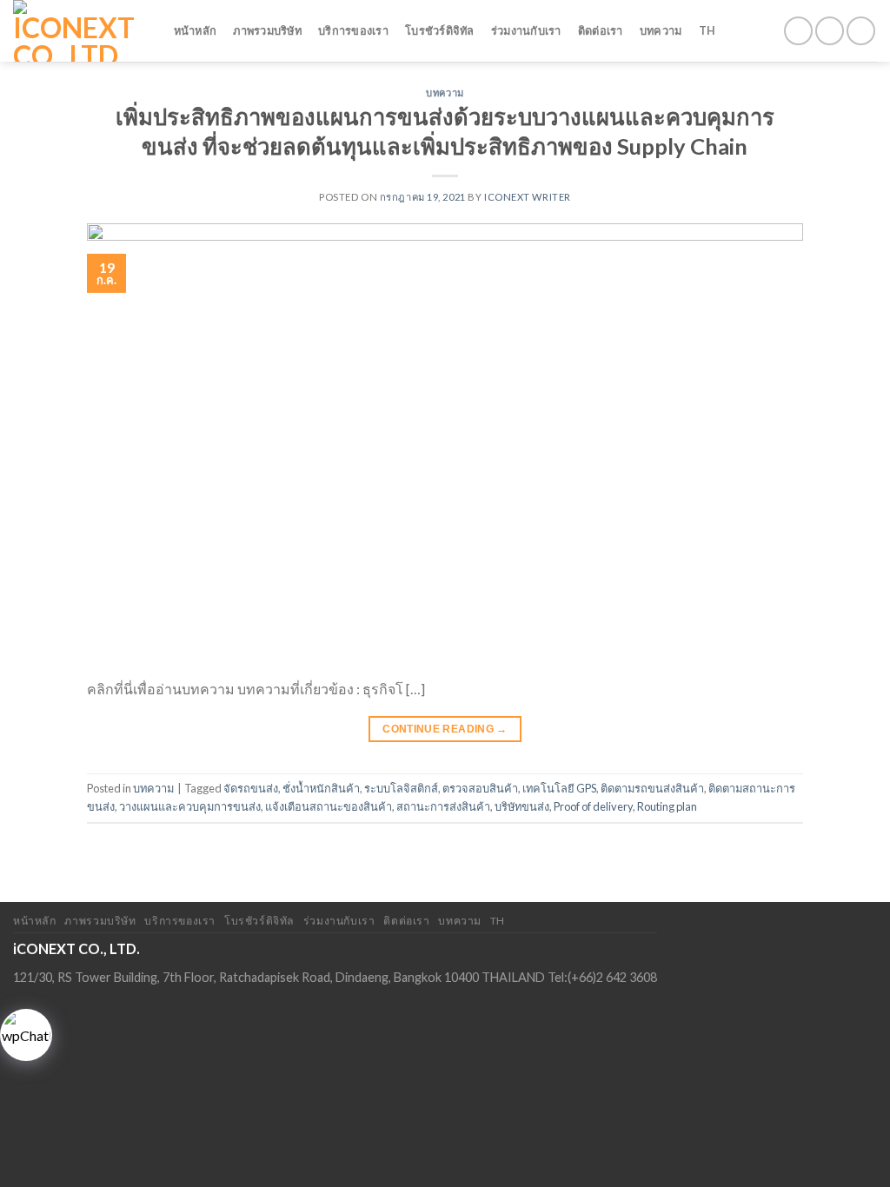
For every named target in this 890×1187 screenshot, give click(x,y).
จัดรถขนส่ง (250, 788)
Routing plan (667, 806)
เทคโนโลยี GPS (559, 788)
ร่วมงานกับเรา (526, 30)
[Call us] (829, 31)
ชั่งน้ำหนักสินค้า (321, 788)
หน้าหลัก (195, 30)
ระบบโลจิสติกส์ (401, 788)
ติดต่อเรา (600, 30)
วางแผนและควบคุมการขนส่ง (190, 806)
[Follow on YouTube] (861, 31)
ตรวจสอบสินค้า (480, 788)
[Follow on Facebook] (798, 31)
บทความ (661, 30)
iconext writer (527, 196)
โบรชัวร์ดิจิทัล (440, 30)
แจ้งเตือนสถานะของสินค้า (328, 806)
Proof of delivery (593, 806)
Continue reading (445, 729)
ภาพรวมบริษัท (267, 30)
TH (707, 30)
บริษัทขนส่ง (522, 806)
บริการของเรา (353, 30)
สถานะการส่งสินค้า (443, 806)
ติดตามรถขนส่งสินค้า (652, 788)
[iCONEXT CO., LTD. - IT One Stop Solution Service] (76, 31)
